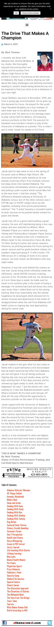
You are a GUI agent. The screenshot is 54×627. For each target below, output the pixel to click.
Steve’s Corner (13, 585)
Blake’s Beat (12, 499)
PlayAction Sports (14, 566)
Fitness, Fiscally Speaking (17, 528)
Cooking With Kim (14, 512)
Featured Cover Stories (16, 525)
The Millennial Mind (15, 594)
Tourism (10, 604)
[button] (27, 24)
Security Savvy (13, 575)
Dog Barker (11, 522)
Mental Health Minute (16, 560)
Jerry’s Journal (13, 547)
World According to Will (17, 610)
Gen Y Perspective (14, 534)
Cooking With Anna (15, 506)
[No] (50, 8)
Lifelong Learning (14, 553)
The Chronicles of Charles (18, 591)
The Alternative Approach (18, 588)
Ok (16, 13)
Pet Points (11, 563)
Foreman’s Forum (14, 531)
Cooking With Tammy (16, 518)
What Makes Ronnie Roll (17, 607)
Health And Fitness (15, 537)
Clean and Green (14, 503)
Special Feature (13, 582)
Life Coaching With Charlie (18, 550)
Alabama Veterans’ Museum (18, 490)
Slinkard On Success (15, 578)
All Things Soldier (14, 493)
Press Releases (13, 569)
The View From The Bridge (18, 597)
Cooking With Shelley (16, 515)
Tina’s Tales (12, 601)
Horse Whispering (14, 541)
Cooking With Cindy (15, 509)
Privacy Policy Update (30, 13)
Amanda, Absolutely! (15, 496)
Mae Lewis (11, 556)
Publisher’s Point (14, 572)
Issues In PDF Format (16, 544)
